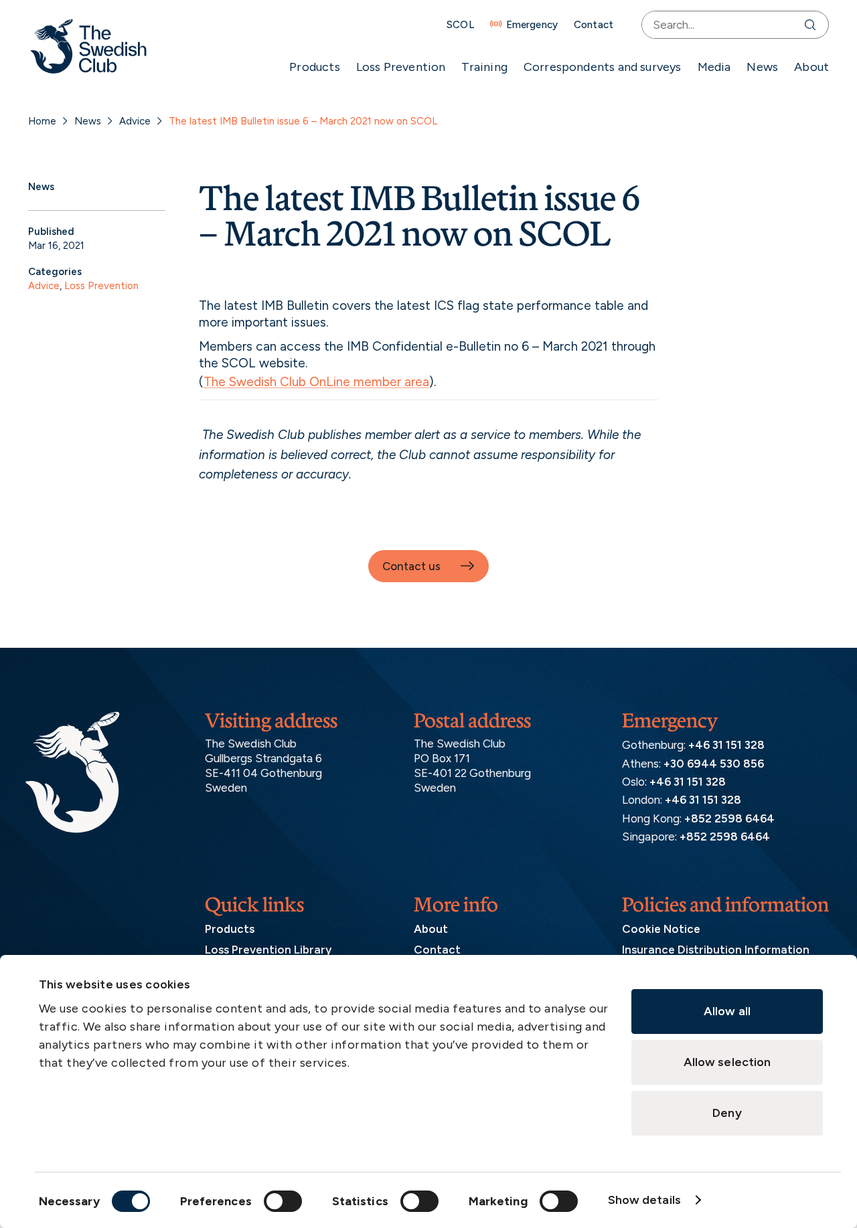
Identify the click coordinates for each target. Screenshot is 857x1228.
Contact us (411, 566)
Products (314, 67)
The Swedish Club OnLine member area (316, 381)
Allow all (727, 1011)
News (762, 67)
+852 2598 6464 (729, 818)
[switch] (283, 1201)
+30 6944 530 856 (714, 763)
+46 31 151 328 (726, 745)
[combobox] (720, 24)
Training (484, 67)
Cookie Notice (661, 929)
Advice (135, 121)
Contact (593, 25)
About (811, 67)
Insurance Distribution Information (715, 949)
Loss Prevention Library (268, 949)
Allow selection (727, 1062)
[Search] (813, 24)
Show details (644, 1200)
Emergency (532, 25)
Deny (726, 1113)
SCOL (460, 25)
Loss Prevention (401, 67)
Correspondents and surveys (603, 67)
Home (42, 121)
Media (714, 67)
